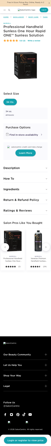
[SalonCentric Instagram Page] (11, 415)
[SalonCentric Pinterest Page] (18, 415)
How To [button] (8, 178)
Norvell (7, 23)
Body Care (33, 17)
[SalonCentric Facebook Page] (5, 415)
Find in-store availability (23, 134)
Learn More (25, 153)
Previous (5, 247)
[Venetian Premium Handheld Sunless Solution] (38, 241)
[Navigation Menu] (4, 10)
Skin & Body (18, 17)
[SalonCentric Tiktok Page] (24, 415)
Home (6, 17)
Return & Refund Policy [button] (21, 200)
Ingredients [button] (11, 189)
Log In (44, 10)
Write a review (34, 40)
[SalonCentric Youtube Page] (30, 415)
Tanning (47, 17)
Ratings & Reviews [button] (17, 210)
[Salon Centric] (26, 10)
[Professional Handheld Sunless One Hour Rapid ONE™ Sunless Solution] (13, 241)
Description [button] (11, 168)
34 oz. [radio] (10, 102)
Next (49, 3)
